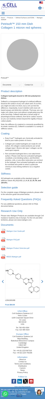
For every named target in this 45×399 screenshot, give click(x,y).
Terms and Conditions (22, 364)
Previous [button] (3, 281)
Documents (7, 85)
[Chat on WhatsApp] (5, 394)
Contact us (22, 362)
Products (10, 18)
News (22, 370)
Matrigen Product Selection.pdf (17, 248)
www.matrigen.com (24, 220)
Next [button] (42, 281)
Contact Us (29, 85)
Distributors (22, 366)
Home (3, 18)
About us (22, 359)
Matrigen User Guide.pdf (15, 231)
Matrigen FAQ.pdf (12, 240)
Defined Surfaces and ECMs (25, 18)
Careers (23, 368)
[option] (22, 285)
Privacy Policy (22, 372)
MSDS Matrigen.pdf (13, 257)
